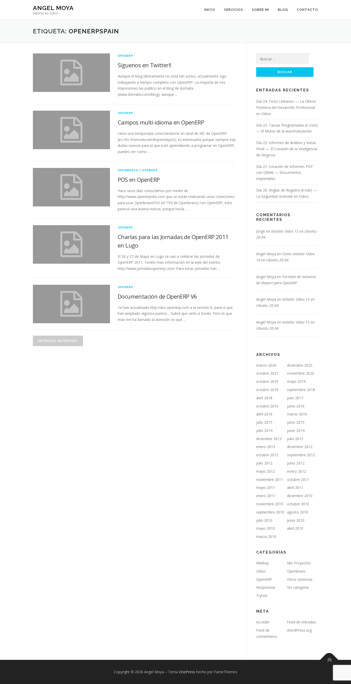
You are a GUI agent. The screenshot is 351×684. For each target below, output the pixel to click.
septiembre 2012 (301, 454)
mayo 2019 (296, 381)
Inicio (209, 10)
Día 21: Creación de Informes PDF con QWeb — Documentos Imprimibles (284, 172)
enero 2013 (265, 446)
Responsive (265, 587)
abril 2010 (295, 528)
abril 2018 (264, 397)
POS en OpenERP (139, 179)
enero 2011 (265, 495)
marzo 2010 (266, 536)
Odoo (261, 571)
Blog (283, 10)
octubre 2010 (298, 503)
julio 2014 (264, 430)
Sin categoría (298, 587)
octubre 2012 (267, 454)
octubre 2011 (298, 479)
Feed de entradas (301, 622)
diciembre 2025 (299, 365)
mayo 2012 (265, 471)
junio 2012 (295, 463)
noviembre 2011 (269, 479)
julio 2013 (295, 438)
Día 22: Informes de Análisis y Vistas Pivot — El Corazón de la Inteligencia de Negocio (286, 148)
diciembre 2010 (299, 495)
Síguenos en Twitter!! (144, 65)
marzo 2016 (297, 414)
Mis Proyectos (299, 562)
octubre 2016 (267, 406)
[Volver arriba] (329, 660)
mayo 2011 (265, 487)
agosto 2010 (297, 512)
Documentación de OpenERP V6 (157, 296)
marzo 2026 (266, 365)
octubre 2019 (267, 381)
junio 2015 (295, 422)
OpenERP (125, 56)
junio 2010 (295, 520)
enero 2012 (296, 471)
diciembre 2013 (269, 438)
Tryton (261, 595)
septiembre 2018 (301, 389)
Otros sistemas (299, 579)
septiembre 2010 (270, 512)
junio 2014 (295, 430)
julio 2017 (295, 397)
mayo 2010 (265, 528)
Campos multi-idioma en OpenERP (161, 122)
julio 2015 (264, 422)
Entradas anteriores (58, 341)
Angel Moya (53, 7)
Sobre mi (260, 10)
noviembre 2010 (269, 503)
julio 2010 (264, 520)
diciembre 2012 (299, 446)
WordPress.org (299, 630)
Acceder (263, 622)
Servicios (233, 10)
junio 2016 (295, 406)
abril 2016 (264, 414)
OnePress (187, 671)
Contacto (307, 10)
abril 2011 (295, 487)
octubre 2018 (267, 389)
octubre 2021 (267, 373)
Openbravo (128, 170)
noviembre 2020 (300, 373)
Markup (262, 562)
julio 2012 (264, 463)
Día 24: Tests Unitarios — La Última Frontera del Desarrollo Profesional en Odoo (286, 107)
